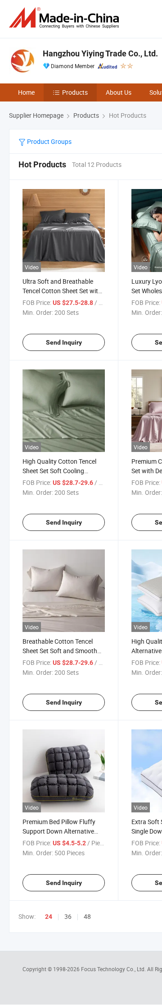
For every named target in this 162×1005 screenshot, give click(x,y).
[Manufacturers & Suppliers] (65, 17)
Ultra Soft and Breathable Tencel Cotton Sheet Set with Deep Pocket (62, 290)
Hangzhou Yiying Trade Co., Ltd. (100, 53)
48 (87, 916)
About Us (118, 92)
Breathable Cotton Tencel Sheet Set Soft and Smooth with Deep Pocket (59, 650)
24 (48, 916)
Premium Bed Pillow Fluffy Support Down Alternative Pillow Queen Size (58, 831)
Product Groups (49, 141)
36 (68, 916)
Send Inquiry (64, 342)
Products (75, 92)
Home (26, 92)
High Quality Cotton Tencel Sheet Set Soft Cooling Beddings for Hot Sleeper (59, 470)
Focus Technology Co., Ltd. (114, 969)
